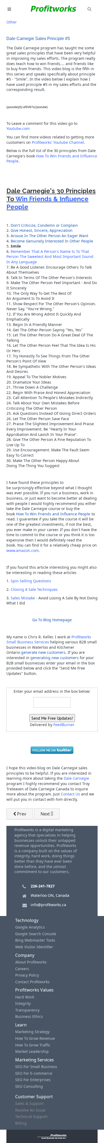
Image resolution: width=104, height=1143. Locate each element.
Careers (22, 968)
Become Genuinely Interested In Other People (52, 241)
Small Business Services (27, 641)
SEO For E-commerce (33, 1073)
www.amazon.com (22, 550)
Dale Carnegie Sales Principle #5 (38, 38)
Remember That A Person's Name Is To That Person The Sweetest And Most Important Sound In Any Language (49, 256)
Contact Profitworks (32, 981)
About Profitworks (31, 962)
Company (24, 955)
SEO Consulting (29, 1086)
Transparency (27, 1010)
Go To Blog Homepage (52, 619)
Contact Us (70, 793)
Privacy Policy (27, 975)
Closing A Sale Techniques (34, 589)
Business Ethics (29, 1016)
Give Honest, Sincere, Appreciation (42, 230)
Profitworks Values (34, 990)
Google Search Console (35, 933)
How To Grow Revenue (35, 1038)
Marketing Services (34, 1060)
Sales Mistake (23, 597)
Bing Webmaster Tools (35, 940)
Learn (21, 1025)
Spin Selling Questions (31, 580)
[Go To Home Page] (52, 1136)
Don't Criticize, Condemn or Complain (44, 225)
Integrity (23, 1003)
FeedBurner (63, 724)
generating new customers (54, 657)
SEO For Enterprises (33, 1079)
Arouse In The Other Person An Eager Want (49, 235)
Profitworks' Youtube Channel (58, 142)
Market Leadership (32, 1051)
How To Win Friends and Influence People (53, 513)
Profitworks (81, 636)
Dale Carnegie (76, 778)
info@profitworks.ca (48, 904)
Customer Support (34, 1097)
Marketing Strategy (32, 1031)
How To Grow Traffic (32, 1045)
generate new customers (43, 652)
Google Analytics (30, 927)
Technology (26, 920)
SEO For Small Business (36, 1066)
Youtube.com (18, 128)
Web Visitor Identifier (34, 946)
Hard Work (24, 996)
